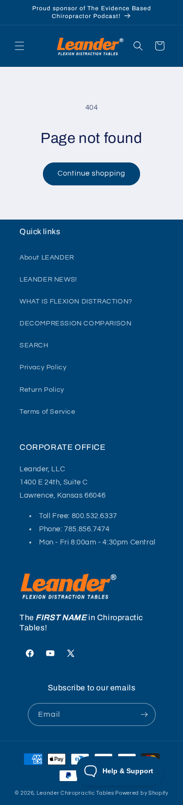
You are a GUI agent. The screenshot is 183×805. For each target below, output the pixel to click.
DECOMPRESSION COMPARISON (75, 323)
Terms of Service (48, 411)
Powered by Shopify (141, 793)
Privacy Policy (43, 367)
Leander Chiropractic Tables (75, 793)
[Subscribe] (144, 714)
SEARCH (34, 345)
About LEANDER (47, 257)
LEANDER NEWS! (48, 279)
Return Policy (42, 389)
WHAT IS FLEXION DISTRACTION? (76, 301)
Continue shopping (91, 173)
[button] (19, 46)
